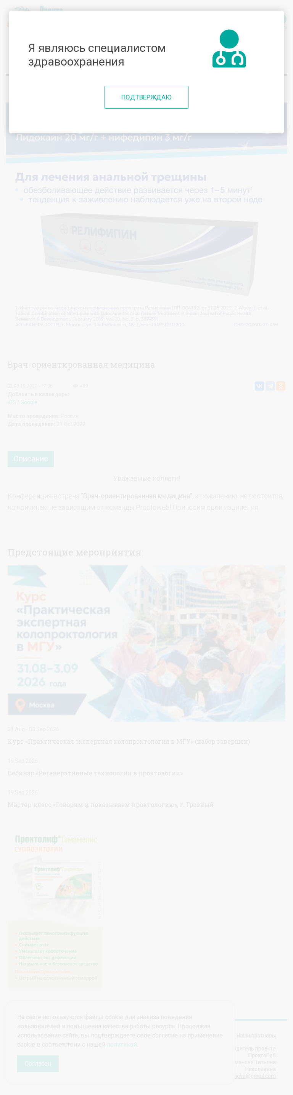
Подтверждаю (146, 97)
